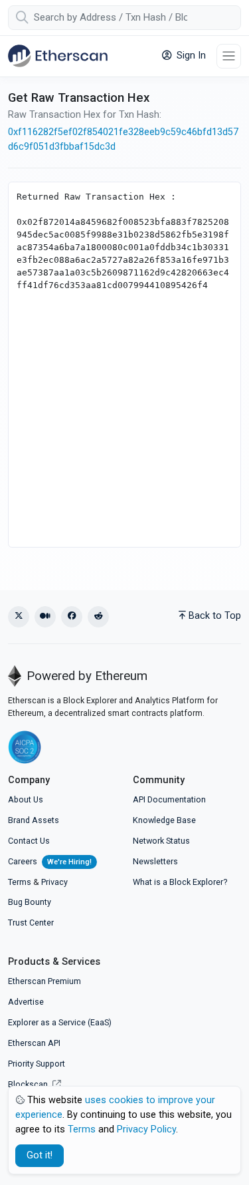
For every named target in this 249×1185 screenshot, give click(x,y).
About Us (25, 799)
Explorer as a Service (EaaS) (60, 1022)
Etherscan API (34, 1043)
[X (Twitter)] (18, 616)
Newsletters (155, 861)
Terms (19, 882)
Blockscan (29, 1084)
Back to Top (215, 615)
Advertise (26, 1002)
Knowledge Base (164, 820)
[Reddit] (98, 616)
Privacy (54, 882)
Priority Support (36, 1064)
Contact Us (29, 841)
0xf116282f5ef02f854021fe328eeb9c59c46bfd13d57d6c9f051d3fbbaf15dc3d (123, 139)
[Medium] (45, 616)
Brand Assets (33, 820)
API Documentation (169, 799)
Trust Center (31, 923)
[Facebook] (71, 616)
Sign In (190, 55)
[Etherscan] (58, 56)
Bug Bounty (29, 902)
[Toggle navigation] (228, 56)
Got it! (39, 1155)
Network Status (161, 841)
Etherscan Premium (44, 981)
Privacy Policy (146, 1129)
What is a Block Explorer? (180, 882)
